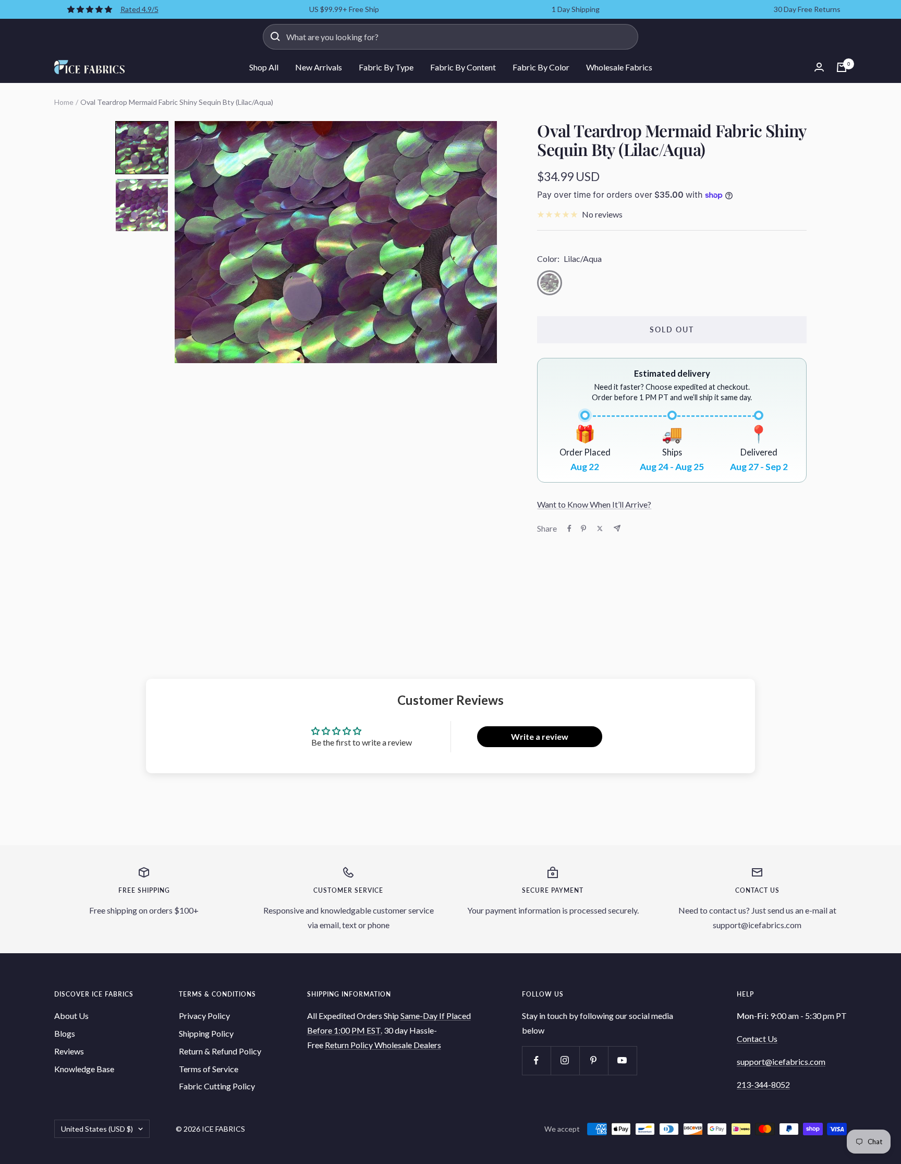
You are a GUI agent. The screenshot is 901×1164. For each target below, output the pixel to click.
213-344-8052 (763, 1084)
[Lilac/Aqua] (549, 282)
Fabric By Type (386, 67)
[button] (141, 147)
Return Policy (349, 1045)
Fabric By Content (463, 67)
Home (64, 102)
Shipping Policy (206, 1033)
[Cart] (841, 67)
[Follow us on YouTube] (622, 1060)
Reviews (69, 1051)
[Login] (819, 67)
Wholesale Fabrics (619, 67)
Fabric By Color (541, 67)
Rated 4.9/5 (139, 9)
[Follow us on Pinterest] (593, 1060)
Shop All (263, 67)
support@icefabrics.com (781, 1061)
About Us (71, 1016)
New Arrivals (318, 67)
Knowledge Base (84, 1069)
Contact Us (757, 1038)
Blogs (64, 1033)
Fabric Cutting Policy (217, 1086)
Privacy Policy (204, 1016)
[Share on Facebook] (569, 528)
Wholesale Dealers (407, 1045)
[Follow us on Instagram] (565, 1060)
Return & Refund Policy (220, 1051)
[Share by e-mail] (617, 528)
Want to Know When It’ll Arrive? (594, 504)
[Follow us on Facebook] (536, 1060)
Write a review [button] (539, 736)
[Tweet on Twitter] (599, 528)
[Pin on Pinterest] (583, 528)
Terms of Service (208, 1069)
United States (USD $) (97, 1128)
